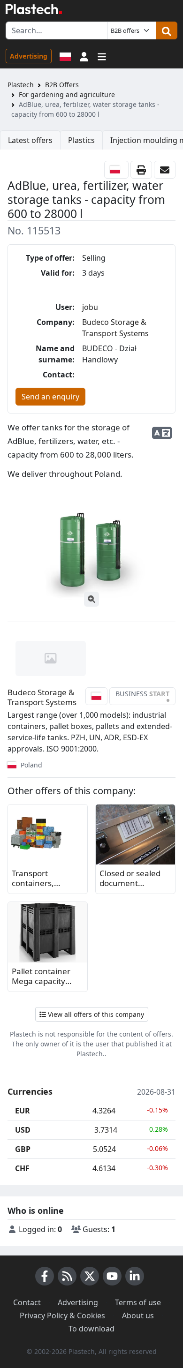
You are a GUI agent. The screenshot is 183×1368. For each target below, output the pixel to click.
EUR (22, 1110)
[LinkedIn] (134, 1276)
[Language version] (65, 56)
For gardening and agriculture (67, 94)
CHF (22, 1168)
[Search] (166, 30)
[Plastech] (34, 9)
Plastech (21, 84)
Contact (27, 1302)
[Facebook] (44, 1276)
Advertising (28, 56)
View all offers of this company (95, 1014)
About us (138, 1315)
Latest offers (30, 140)
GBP (22, 1149)
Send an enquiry (50, 396)
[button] (84, 56)
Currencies (30, 1092)
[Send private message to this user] (164, 170)
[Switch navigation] (102, 56)
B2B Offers (62, 84)
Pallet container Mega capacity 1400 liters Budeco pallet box (46, 976)
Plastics (81, 140)
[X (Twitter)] (89, 1276)
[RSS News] (67, 1276)
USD (22, 1130)
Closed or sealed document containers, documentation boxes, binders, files (129, 878)
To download (91, 1328)
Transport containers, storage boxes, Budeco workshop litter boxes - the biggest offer (45, 878)
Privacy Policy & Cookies (62, 1315)
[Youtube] (112, 1276)
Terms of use (138, 1302)
